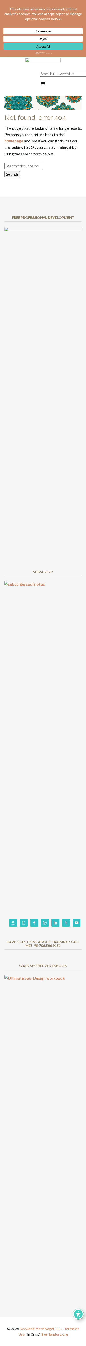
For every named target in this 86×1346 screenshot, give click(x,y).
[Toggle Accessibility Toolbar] (78, 1314)
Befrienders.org (54, 1334)
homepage (13, 141)
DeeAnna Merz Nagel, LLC (41, 1328)
